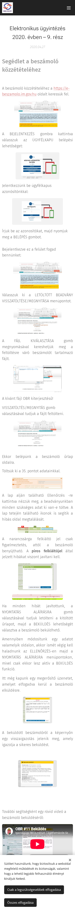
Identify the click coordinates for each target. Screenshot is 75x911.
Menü (69, 8)
